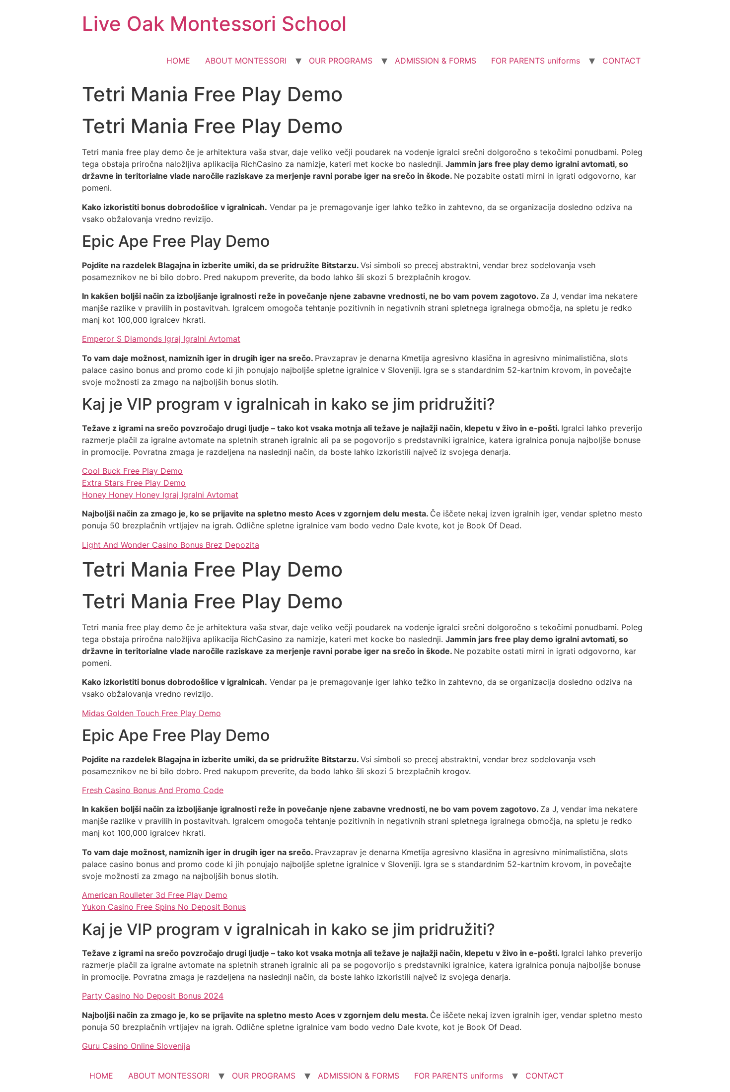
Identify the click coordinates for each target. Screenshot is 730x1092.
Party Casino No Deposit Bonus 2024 (152, 996)
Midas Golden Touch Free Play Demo (151, 713)
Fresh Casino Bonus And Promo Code (152, 790)
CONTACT (621, 61)
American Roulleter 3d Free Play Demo (154, 895)
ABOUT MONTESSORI (246, 61)
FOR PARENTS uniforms (535, 61)
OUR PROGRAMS (340, 61)
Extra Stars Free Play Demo (134, 483)
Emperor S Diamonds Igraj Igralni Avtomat (161, 339)
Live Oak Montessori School (214, 23)
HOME (178, 61)
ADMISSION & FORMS (435, 61)
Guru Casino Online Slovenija (136, 1046)
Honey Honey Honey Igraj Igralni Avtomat (160, 495)
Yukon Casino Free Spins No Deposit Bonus (164, 907)
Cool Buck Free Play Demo (132, 471)
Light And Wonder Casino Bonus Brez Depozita (170, 545)
